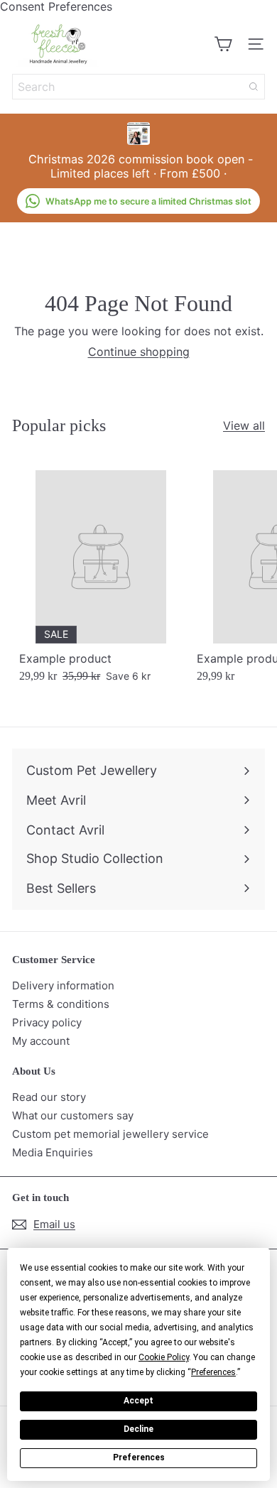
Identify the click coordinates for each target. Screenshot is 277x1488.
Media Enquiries (52, 1152)
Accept (138, 1401)
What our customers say (73, 1115)
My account (41, 1041)
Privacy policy (47, 1022)
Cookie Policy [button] (163, 1357)
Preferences (139, 1457)
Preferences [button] (213, 1372)
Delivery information (63, 985)
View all (244, 426)
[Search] (253, 86)
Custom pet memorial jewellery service (110, 1134)
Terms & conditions (60, 1004)
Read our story (49, 1097)
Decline (138, 1429)
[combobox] (138, 86)
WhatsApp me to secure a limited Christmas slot (148, 201)
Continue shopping (139, 351)
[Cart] (223, 44)
